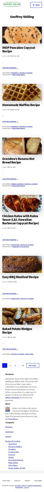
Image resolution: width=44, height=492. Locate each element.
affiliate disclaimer (12, 398)
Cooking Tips (13, 452)
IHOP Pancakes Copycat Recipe (18, 49)
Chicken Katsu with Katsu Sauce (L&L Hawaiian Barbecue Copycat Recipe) (20, 219)
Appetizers (12, 444)
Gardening (9, 432)
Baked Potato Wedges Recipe (17, 330)
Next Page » (33, 366)
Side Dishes (29, 354)
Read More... (14, 419)
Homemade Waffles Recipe (21, 105)
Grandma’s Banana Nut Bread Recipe (18, 160)
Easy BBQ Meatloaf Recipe (20, 277)
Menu (38, 5)
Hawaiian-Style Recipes (20, 246)
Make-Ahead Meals (18, 74)
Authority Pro (20, 485)
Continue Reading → (10, 68)
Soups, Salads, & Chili (16, 468)
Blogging (8, 427)
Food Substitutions (15, 460)
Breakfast (15, 73)
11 (24, 365)
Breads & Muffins (17, 184)
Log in (26, 487)
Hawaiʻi (8, 436)
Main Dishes (15, 245)
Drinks (11, 457)
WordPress (19, 487)
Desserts (11, 455)
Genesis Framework (34, 485)
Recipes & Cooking (26, 73)
